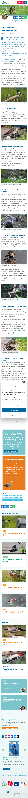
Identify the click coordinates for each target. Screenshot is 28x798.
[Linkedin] (12, 736)
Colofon (24, 775)
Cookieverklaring (18, 775)
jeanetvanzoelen (6, 497)
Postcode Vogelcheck (11, 451)
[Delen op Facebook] (14, 17)
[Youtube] (6, 736)
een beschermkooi (16, 330)
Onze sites (4, 775)
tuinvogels (4, 495)
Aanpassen (13, 415)
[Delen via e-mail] (22, 17)
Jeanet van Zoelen (18, 20)
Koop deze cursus (8, 475)
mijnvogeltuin (12, 495)
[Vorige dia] (3, 760)
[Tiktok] (18, 736)
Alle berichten (6, 7)
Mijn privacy (10, 775)
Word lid (6, 768)
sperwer (14, 497)
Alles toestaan (14, 410)
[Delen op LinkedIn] (20, 17)
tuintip (19, 497)
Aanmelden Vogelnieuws (10, 728)
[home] (7, 2)
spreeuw (20, 495)
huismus (4, 499)
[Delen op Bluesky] (17, 17)
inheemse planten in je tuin (12, 59)
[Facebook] (3, 736)
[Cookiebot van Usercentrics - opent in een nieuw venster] (20, 382)
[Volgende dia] (25, 760)
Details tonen (20, 405)
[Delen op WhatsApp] (25, 17)
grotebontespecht (18, 499)
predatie (10, 499)
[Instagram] (9, 736)
